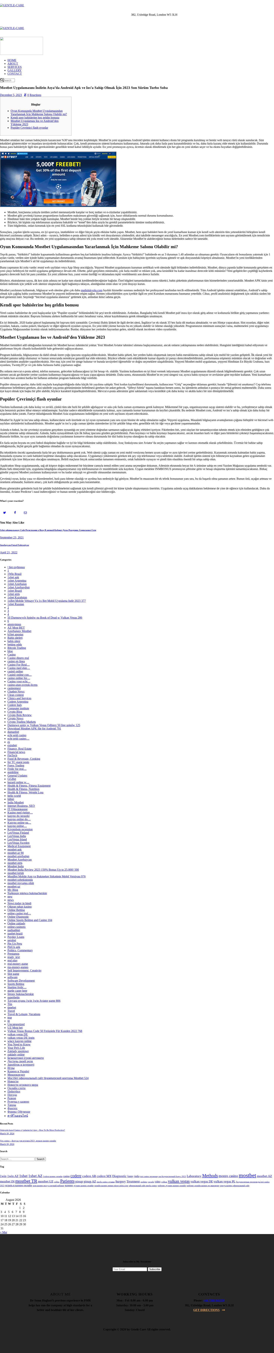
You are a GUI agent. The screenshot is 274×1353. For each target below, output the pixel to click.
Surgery (120, 1181)
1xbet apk (13, 577)
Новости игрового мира (22, 1084)
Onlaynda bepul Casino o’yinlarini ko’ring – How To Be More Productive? (32, 1130)
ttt (8, 1020)
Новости (12, 1081)
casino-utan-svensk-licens (22, 684)
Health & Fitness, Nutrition (23, 789)
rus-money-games (17, 967)
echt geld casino (16, 735)
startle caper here (17, 990)
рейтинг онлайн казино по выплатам (203, 1186)
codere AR (89, 1176)
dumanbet (13, 731)
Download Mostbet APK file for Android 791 (34, 728)
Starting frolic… (16, 987)
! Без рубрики (16, 567)
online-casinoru (16, 926)
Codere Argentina (17, 701)
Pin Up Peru (14, 943)
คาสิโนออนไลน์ (17, 1115)
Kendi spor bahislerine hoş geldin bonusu (35, 117)
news (10, 900)
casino (66, 1176)
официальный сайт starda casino (143, 1186)
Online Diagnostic (18, 916)
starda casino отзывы (106, 1182)
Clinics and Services (19, 698)
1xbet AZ (35, 1176)
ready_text (13, 957)
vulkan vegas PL (224, 1181)
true (9, 1017)
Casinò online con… (19, 674)
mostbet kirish (15, 873)
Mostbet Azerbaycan (19, 859)
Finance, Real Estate (19, 748)
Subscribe (154, 1269)
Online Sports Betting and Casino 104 (29, 920)
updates (144, 1182)
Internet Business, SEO (21, 805)
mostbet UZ (45, 1181)
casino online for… (18, 678)
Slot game (13, 973)
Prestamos (13, 953)
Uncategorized (16, 1024)
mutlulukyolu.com (91, 290)
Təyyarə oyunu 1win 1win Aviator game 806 (33, 1000)
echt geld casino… (18, 738)
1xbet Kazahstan (17, 597)
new (9, 896)
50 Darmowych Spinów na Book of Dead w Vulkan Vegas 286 (44, 617)
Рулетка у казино (18, 1101)
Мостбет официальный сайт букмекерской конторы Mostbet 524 (48, 1078)
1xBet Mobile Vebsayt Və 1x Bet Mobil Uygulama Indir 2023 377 (46, 600)
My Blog (12, 889)
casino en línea (16, 661)
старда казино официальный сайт (234, 1186)
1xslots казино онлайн (52, 1176)
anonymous (14, 624)
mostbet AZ (264, 1176)
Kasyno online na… (19, 822)
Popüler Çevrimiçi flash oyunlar (29, 127)
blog (10, 651)
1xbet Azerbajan (17, 584)
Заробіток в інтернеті (20, 1064)
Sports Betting (15, 984)
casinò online (15, 671)
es (8, 742)
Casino (11, 654)
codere (75, 1176)
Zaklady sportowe (18, 1051)
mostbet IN (7, 1181)
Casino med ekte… (18, 668)
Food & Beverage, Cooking (23, 758)
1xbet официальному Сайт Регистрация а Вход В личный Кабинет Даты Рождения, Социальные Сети (48, 530)
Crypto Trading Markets (21, 721)
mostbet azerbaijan (18, 856)
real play (12, 960)
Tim (9, 1004)
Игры (11, 1068)
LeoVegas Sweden (18, 842)
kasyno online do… (19, 819)
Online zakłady (16, 923)
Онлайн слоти (16, 1088)
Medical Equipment (19, 846)
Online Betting (16, 910)
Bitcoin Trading (16, 647)
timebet (11, 1007)
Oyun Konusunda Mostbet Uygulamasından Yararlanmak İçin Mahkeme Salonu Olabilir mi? (39, 112)
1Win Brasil (14, 573)
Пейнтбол (13, 1091)
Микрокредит (16, 1074)
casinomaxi (14, 688)
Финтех (12, 1108)
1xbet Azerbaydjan (18, 587)
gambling (12, 772)
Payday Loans (15, 936)
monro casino (228, 1176)
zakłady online (16, 1054)
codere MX (104, 1176)
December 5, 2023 (11, 95)
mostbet (247, 1175)
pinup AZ (90, 1181)
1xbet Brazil (14, 590)
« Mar (3, 1232)
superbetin (13, 997)
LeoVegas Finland (18, 832)
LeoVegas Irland (17, 839)
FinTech (12, 755)
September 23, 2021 (12, 537)
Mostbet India (15, 866)
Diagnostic (119, 1176)
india (136, 1176)
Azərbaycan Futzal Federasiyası (14, 545)
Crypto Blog (14, 711)
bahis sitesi (13, 641)
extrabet (12, 745)
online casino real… (19, 913)
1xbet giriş (13, 594)
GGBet (11, 779)
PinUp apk (13, 947)
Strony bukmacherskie (20, 994)
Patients (67, 1181)
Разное (11, 1098)
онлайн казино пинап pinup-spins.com (111, 1186)
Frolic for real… (16, 768)
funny (130, 1176)
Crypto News (15, 718)
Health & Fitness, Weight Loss (25, 792)
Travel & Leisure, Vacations (23, 1014)
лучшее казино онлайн (84, 1186)
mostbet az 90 (15, 852)
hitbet (10, 799)
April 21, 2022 (8, 552)
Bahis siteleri (15, 637)
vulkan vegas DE (17, 1034)
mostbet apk (14, 849)
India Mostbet (15, 802)
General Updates (17, 775)
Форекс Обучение (18, 1111)
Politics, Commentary (20, 950)
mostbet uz (13, 886)
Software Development (21, 980)
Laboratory (194, 1176)
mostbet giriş (14, 863)
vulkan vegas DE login (20, 1037)
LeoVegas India (16, 836)
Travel (11, 1010)
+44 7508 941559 (213, 1300)
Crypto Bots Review (19, 715)
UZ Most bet (15, 1027)
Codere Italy (14, 705)
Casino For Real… (18, 664)
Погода (12, 1094)
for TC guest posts (18, 762)
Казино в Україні (18, 1071)
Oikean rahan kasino (19, 906)
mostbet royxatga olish (20, 883)
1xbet (23, 1176)
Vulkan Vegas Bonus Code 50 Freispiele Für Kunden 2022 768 (44, 1031)
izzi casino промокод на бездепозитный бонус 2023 (163, 1176)
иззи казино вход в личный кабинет (48, 1186)
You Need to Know (19, 1044)
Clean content (15, 694)
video (157, 1181)
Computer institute (18, 708)
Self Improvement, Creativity (24, 970)
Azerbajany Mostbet (19, 631)
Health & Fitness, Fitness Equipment (29, 785)
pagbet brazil (15, 933)
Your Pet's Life (16, 1047)
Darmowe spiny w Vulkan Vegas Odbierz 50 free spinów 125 (43, 725)
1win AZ (12, 1176)
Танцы (11, 1105)
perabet (11, 940)
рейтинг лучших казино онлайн (172, 1186)
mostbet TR (26, 1180)
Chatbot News (15, 691)
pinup (79, 1181)
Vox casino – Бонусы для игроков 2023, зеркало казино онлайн (28, 1141)
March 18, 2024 (7, 1133)
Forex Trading (15, 765)
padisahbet (13, 930)
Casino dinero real (18, 658)
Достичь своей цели (20, 1061)
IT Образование (17, 809)
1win (3, 1176)
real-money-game (17, 963)
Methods (210, 1175)
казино (69, 1185)
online (56, 1182)
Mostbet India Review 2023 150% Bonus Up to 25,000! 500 (43, 869)
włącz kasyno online (19, 1041)
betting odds (14, 644)
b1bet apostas (15, 634)
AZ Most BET (16, 627)
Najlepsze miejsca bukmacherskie (27, 893)
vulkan (164, 1182)
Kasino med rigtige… (20, 812)
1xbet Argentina (16, 580)
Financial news (16, 752)
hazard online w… (18, 782)
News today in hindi (19, 903)
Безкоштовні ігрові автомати (25, 1057)
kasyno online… (17, 826)
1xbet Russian (15, 604)
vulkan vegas (179, 1181)
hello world (14, 795)
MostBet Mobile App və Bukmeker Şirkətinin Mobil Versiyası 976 (46, 876)
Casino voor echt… (18, 681)
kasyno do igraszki (18, 815)
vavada (151, 1182)
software (12, 977)
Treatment (133, 1181)
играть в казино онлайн (18, 1185)
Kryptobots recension (20, 829)
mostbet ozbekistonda (20, 879)
